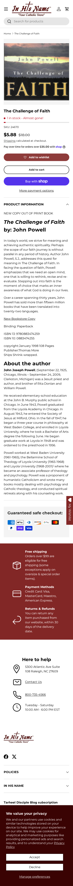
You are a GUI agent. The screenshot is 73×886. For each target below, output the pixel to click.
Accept (34, 857)
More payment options (36, 190)
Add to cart (36, 169)
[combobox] (36, 21)
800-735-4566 (35, 694)
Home (7, 33)
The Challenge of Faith (26, 33)
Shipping (10, 140)
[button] (67, 9)
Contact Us (33, 682)
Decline (34, 867)
